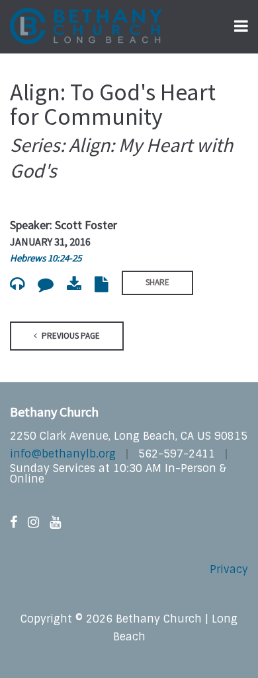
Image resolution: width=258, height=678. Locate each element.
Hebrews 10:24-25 (45, 258)
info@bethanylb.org (63, 454)
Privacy (229, 569)
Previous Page (70, 335)
